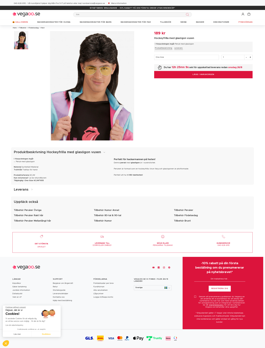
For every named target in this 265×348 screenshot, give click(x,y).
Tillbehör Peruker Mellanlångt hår (32, 221)
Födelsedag (33, 28)
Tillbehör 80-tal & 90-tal (107, 215)
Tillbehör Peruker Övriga (27, 210)
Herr (43, 28)
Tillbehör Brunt (182, 221)
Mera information (119, 3)
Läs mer (17, 334)
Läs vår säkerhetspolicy (14, 325)
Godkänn (46, 334)
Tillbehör (23, 28)
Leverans (178, 48)
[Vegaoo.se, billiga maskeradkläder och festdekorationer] (26, 14)
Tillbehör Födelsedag (186, 215)
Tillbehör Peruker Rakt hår (28, 215)
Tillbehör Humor (103, 221)
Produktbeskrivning (163, 48)
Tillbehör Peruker (183, 210)
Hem (14, 28)
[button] (243, 14)
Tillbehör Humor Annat (106, 210)
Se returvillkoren (39, 178)
